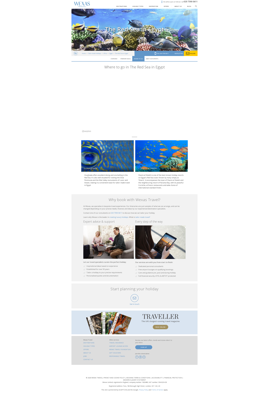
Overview (114, 59)
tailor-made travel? (142, 217)
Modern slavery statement (134, 380)
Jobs (85, 356)
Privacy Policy (143, 390)
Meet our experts (152, 59)
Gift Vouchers (115, 353)
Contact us (88, 359)
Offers (86, 349)
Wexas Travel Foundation (120, 349)
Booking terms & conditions (138, 378)
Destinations (88, 343)
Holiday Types (89, 346)
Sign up (144, 347)
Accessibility (157, 378)
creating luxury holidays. (119, 217)
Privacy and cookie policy (114, 378)
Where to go (138, 59)
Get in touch (134, 304)
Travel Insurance (116, 343)
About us (87, 353)
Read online (160, 327)
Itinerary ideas (125, 59)
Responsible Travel (117, 356)
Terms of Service (157, 390)
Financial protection (173, 378)
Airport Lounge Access (118, 346)
